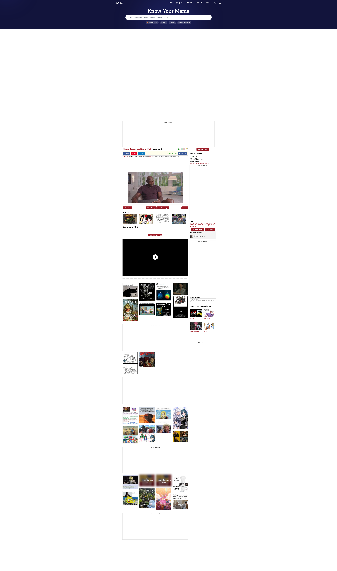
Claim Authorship (197, 229)
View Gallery (151, 208)
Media (189, 3)
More (208, 3)
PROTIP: (125, 156)
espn (208, 225)
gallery (150, 156)
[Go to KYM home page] (119, 3)
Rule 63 (205, 331)
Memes (172, 23)
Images (163, 23)
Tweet (142, 153)
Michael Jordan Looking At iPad (137, 149)
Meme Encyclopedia (176, 3)
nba (205, 225)
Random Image (163, 208)
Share (127, 153)
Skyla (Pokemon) (194, 331)
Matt (195, 235)
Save (134, 153)
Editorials (199, 3)
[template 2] (155, 181)
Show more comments (155, 235)
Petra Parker (206, 318)
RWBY (192, 318)
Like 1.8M (183, 153)
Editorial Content (184, 23)
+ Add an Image (202, 149)
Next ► (184, 208)
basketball (200, 225)
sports (194, 226)
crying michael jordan (206, 223)
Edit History (209, 229)
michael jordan (194, 223)
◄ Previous (127, 208)
